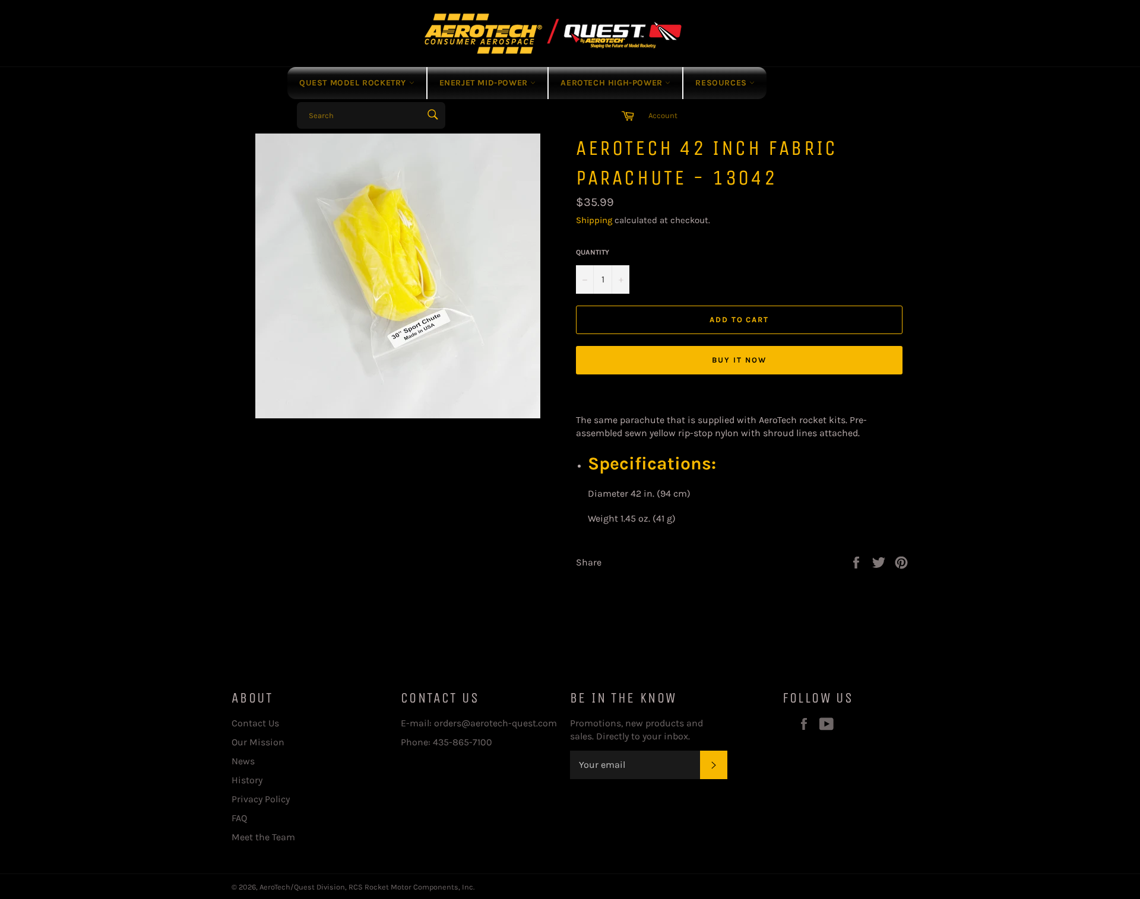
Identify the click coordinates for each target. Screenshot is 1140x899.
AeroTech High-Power (612, 83)
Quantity (592, 252)
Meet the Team (263, 837)
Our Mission (258, 742)
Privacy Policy (261, 799)
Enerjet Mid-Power (485, 83)
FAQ (239, 818)
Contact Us (255, 723)
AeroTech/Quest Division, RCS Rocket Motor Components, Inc (366, 886)
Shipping (594, 220)
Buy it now (739, 359)
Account (662, 115)
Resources (722, 83)
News (243, 761)
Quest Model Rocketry (354, 83)
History (247, 780)
